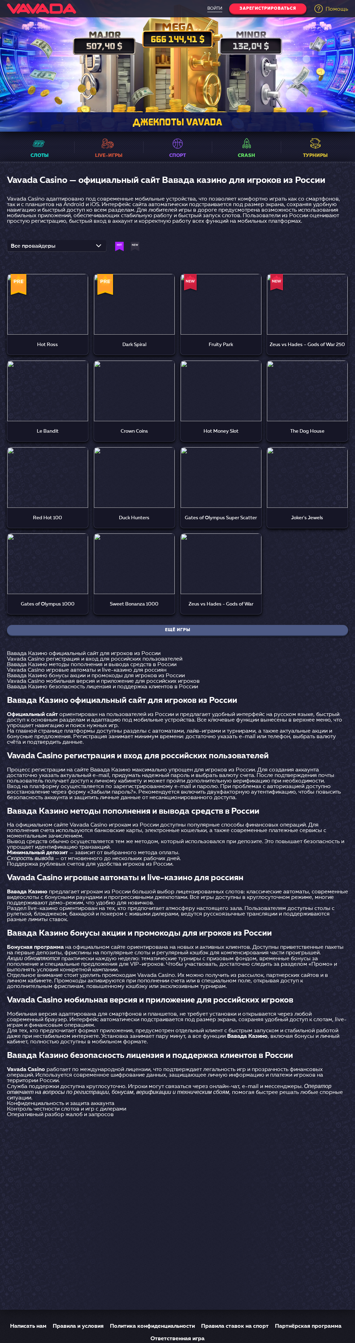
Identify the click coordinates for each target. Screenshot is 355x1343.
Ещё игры (177, 630)
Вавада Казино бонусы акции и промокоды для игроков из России (96, 676)
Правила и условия (78, 1326)
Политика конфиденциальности (152, 1326)
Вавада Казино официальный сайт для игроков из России (84, 653)
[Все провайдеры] (56, 248)
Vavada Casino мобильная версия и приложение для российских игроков (103, 681)
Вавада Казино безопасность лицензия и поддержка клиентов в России (102, 687)
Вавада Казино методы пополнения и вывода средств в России (91, 665)
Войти (214, 9)
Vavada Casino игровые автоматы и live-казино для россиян (86, 670)
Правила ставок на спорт (235, 1326)
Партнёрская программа (308, 1326)
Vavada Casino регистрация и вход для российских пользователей (94, 659)
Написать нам (28, 1326)
